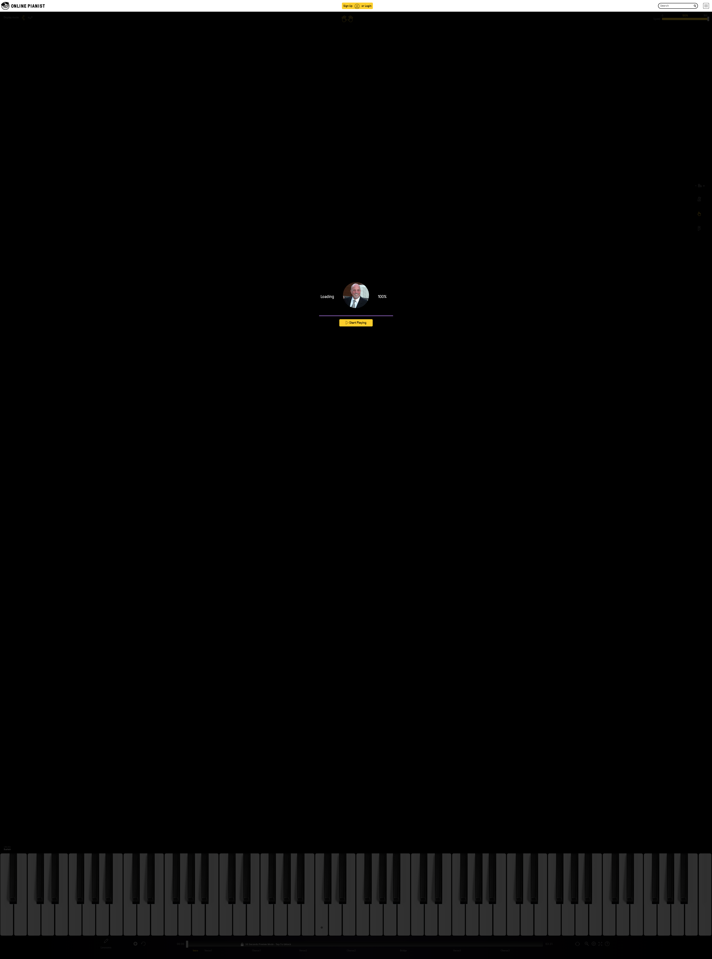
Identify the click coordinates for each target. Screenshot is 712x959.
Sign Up (347, 6)
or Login (366, 6)
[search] (695, 5)
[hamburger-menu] (706, 6)
